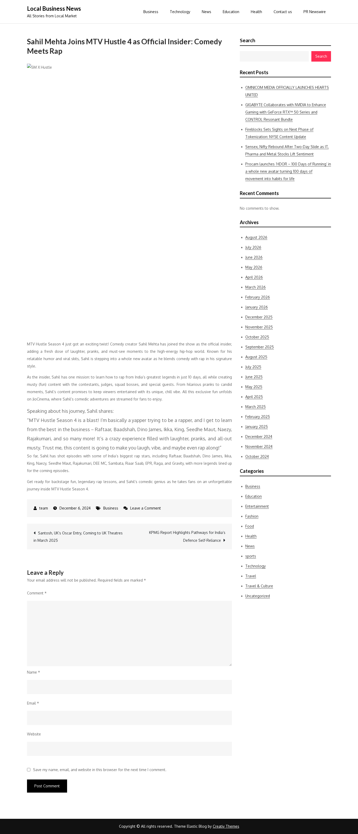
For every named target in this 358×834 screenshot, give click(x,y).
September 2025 (259, 347)
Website (34, 734)
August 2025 (256, 357)
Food (249, 526)
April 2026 (254, 277)
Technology (180, 11)
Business (150, 11)
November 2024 (259, 446)
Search (247, 40)
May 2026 (253, 267)
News (206, 11)
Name (33, 672)
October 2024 (257, 456)
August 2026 (256, 237)
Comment (37, 593)
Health (256, 11)
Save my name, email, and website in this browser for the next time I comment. (99, 770)
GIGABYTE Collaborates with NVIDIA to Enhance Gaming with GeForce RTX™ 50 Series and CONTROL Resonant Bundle (285, 112)
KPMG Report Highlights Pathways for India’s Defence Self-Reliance (187, 536)
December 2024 (258, 436)
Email (33, 703)
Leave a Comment (145, 508)
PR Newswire (314, 11)
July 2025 (253, 367)
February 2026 (257, 297)
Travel (250, 576)
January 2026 (256, 307)
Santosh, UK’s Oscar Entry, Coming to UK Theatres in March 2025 (78, 537)
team (43, 508)
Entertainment (257, 506)
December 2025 (259, 317)
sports (250, 556)
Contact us (283, 11)
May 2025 (253, 386)
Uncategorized (257, 596)
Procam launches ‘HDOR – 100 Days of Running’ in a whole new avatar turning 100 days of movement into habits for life (288, 171)
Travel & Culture (259, 586)
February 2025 (257, 416)
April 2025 (254, 396)
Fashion (251, 516)
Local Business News (54, 8)
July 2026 (253, 247)
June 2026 (254, 257)
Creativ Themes (226, 826)
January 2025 (256, 426)
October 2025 (257, 337)
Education (231, 11)
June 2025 (254, 377)
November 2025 (259, 327)
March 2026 (255, 287)
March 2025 (255, 406)
